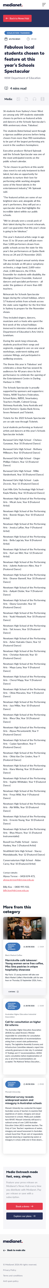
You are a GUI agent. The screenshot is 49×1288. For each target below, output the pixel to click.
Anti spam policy (10, 1280)
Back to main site (16, 1250)
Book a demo (22, 1206)
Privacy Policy (9, 1269)
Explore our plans (22, 1216)
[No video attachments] (42, 99)
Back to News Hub (19, 18)
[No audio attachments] (34, 99)
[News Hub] (13, 4)
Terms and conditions (13, 1275)
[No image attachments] (18, 99)
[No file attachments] (26, 99)
